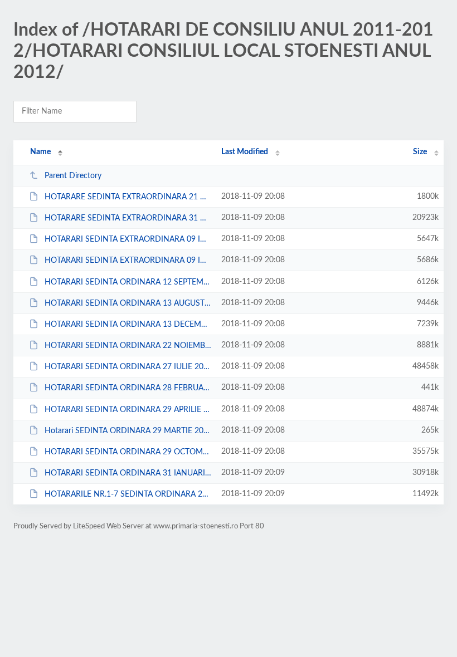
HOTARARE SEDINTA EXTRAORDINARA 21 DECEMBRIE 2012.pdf (128, 197)
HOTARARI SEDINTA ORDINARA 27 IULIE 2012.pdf (128, 367)
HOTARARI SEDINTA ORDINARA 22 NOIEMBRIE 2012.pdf (128, 346)
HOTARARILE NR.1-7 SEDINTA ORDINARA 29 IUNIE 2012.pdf (128, 494)
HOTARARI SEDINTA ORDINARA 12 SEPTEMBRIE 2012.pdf (128, 282)
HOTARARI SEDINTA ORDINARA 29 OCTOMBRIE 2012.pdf (128, 452)
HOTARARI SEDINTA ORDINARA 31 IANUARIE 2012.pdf (128, 473)
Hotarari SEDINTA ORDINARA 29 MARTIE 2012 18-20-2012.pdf (128, 431)
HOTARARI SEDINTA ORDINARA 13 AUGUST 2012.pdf (128, 303)
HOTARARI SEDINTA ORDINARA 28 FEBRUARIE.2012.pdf (128, 388)
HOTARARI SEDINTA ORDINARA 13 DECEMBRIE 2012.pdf (128, 325)
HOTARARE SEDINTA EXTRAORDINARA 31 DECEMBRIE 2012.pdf (128, 218)
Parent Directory (73, 176)
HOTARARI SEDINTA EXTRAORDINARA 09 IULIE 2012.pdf (128, 239)
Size (420, 152)
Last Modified (244, 152)
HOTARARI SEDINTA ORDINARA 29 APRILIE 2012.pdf (128, 410)
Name (40, 152)
